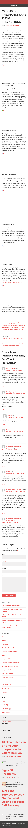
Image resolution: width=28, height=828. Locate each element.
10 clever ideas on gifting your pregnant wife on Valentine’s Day (14, 747)
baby (17, 322)
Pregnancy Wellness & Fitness (10, 662)
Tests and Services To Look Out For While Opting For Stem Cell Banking (13, 798)
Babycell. (4, 324)
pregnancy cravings (7, 329)
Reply (3, 386)
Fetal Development (7, 673)
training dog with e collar (14, 392)
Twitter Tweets (6, 721)
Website (4, 568)
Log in (3, 701)
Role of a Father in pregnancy (10, 605)
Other (3, 655)
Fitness (4, 640)
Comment (4, 576)
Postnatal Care (6, 685)
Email (4, 561)
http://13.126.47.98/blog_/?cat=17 (12, 282)
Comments (6, 708)
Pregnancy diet (17, 329)
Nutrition (4, 327)
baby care (22, 322)
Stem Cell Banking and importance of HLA (13, 337)
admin (17, 25)
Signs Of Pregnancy (9, 772)
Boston (8, 430)
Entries (5, 705)
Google (8, 471)
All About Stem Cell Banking (10, 666)
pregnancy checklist (19, 327)
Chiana (9, 415)
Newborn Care (6, 688)
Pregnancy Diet (6, 659)
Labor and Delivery (7, 677)
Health (9, 324)
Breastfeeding (6, 681)
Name (4, 554)
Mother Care (22, 325)
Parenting (5, 644)
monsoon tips (14, 325)
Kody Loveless (10, 368)
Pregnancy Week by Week (9, 651)
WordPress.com (7, 825)
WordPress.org (6, 712)
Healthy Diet (14, 324)
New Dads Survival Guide (9, 648)
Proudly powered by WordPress (9, 823)
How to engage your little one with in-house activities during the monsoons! (14, 343)
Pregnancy (10, 327)
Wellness (9, 322)
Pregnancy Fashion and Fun (10, 670)
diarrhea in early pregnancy (14, 489)
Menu (15, 5)
